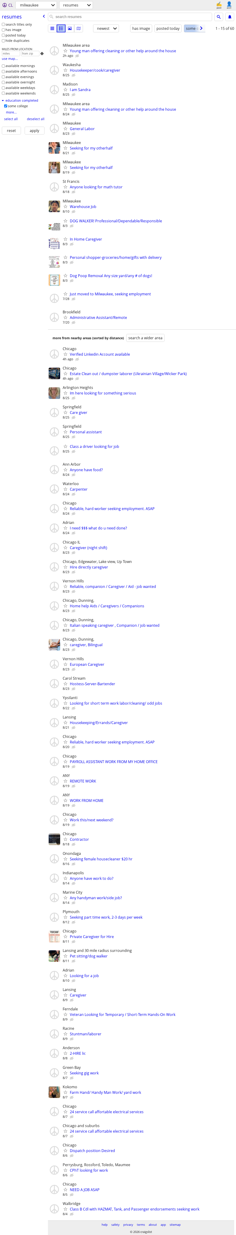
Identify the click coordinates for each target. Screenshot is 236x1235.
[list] (52, 28)
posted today (16, 35)
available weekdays (20, 88)
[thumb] (61, 28)
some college (18, 106)
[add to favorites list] (65, 50)
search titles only (19, 24)
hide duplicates (18, 40)
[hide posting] (77, 56)
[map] (78, 28)
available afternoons (21, 71)
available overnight (20, 82)
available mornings (20, 66)
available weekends (21, 93)
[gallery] (69, 28)
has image (13, 30)
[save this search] (229, 17)
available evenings (20, 77)
